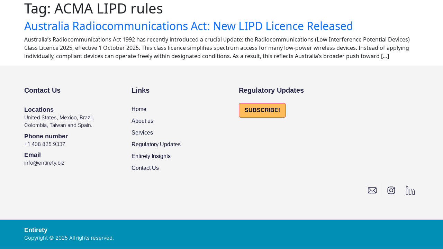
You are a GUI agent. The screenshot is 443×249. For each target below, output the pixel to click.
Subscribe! (262, 110)
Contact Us (145, 168)
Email (32, 154)
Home (139, 109)
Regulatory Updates (156, 144)
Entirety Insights (151, 156)
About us (142, 121)
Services (142, 133)
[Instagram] (391, 190)
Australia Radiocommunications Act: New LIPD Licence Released (188, 25)
